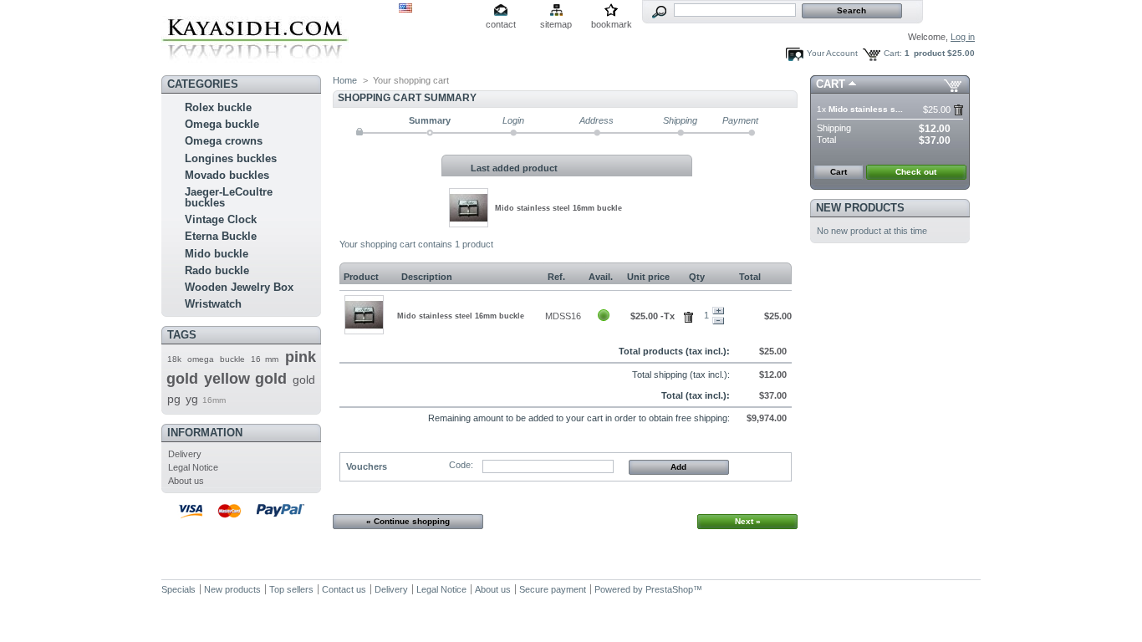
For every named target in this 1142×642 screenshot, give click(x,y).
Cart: (893, 53)
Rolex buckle (218, 107)
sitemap (556, 24)
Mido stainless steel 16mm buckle (558, 208)
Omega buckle (222, 124)
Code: (461, 465)
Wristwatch (213, 304)
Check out (915, 171)
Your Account (832, 53)
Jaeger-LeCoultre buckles (229, 197)
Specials (178, 589)
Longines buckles (231, 158)
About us (186, 481)
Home (345, 80)
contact (501, 24)
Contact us (344, 589)
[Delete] (691, 314)
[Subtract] (718, 321)
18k (174, 359)
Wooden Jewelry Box (239, 287)
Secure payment (552, 589)
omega (200, 359)
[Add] (718, 311)
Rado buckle (217, 270)
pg (174, 398)
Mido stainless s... (865, 109)
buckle (232, 359)
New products (860, 207)
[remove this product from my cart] (958, 109)
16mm (214, 400)
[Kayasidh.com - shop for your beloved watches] (255, 64)
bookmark (611, 24)
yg (192, 398)
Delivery (184, 454)
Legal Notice (193, 467)
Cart (830, 84)
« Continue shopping (408, 521)
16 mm (264, 359)
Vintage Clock (221, 219)
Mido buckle (216, 253)
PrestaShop (669, 589)
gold (304, 379)
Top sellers (291, 589)
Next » (748, 521)
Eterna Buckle (221, 236)
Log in (963, 37)
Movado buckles (227, 175)
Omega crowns (224, 141)
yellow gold (245, 378)
